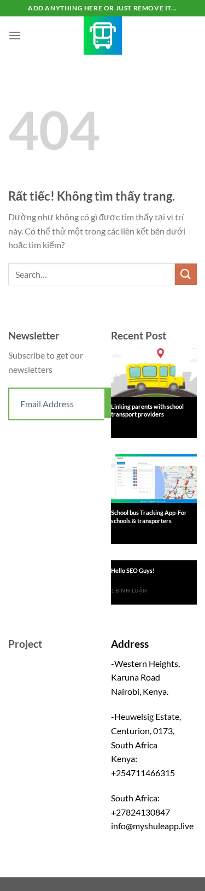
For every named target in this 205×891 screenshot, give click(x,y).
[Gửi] (186, 274)
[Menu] (14, 35)
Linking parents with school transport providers (147, 410)
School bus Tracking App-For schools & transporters (149, 516)
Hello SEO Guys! (133, 570)
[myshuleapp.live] (102, 35)
